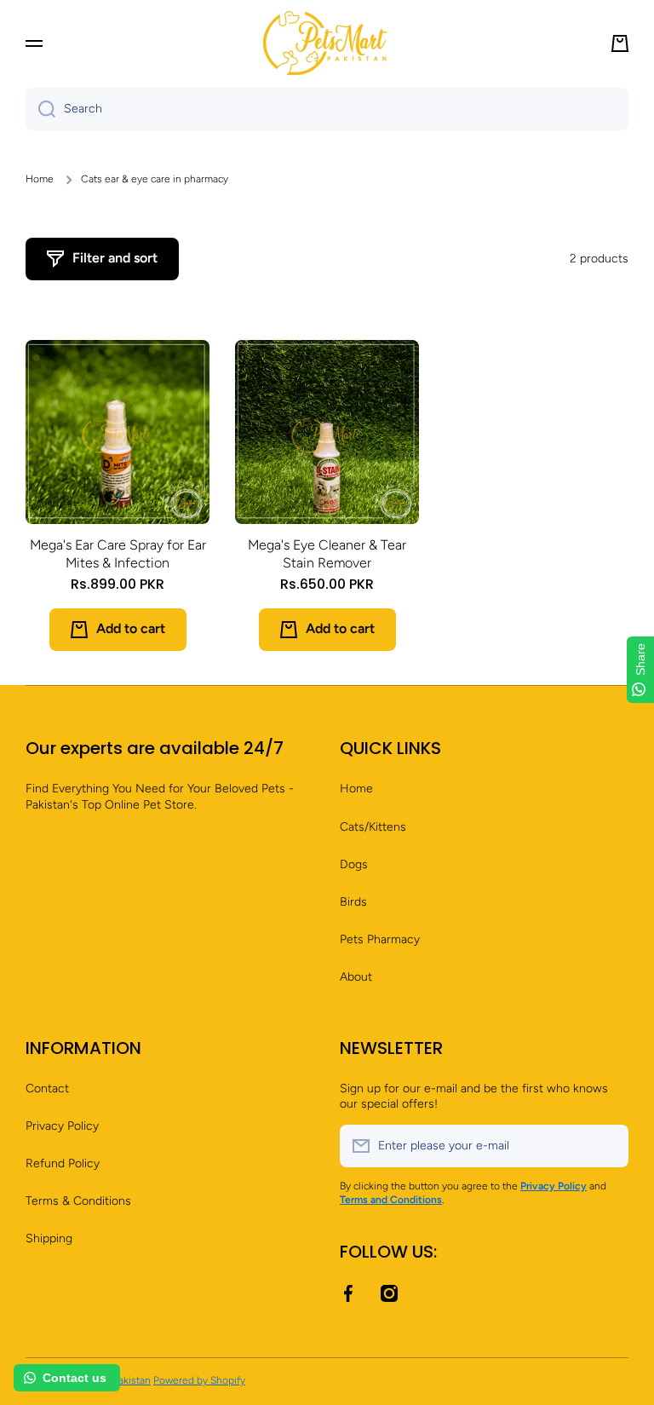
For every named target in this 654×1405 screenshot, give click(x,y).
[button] (619, 43)
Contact (47, 1088)
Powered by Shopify (199, 1380)
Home (40, 179)
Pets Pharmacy (380, 939)
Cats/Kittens (373, 827)
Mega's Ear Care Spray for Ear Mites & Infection (118, 554)
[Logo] (327, 43)
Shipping (49, 1238)
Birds (353, 902)
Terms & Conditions (78, 1201)
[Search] (40, 109)
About (356, 977)
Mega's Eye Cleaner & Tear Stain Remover (327, 554)
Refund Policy (63, 1163)
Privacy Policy (62, 1126)
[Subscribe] (607, 1146)
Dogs (354, 864)
